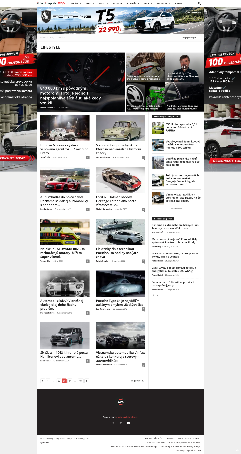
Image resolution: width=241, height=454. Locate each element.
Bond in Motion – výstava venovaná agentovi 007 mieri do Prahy (64, 149)
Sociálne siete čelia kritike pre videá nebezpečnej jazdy (173, 283)
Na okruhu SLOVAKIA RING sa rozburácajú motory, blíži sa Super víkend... (62, 253)
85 (59, 381)
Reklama (170, 438)
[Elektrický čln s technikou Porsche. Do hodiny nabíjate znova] (120, 232)
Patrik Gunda (46, 209)
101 (81, 381)
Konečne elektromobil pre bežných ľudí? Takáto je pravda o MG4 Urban (175, 226)
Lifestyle (52, 37)
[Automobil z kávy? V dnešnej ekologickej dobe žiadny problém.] (65, 283)
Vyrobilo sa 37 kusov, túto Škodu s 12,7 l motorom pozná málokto (144, 107)
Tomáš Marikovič (47, 107)
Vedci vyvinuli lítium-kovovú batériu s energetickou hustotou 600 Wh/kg (174, 269)
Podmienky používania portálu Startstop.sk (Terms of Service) (173, 442)
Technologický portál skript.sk (188, 450)
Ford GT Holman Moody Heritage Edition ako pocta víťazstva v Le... (116, 201)
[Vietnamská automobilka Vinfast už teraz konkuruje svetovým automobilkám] (120, 335)
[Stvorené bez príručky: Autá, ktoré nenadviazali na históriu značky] (120, 128)
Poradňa (132, 3)
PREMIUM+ (162, 3)
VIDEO (102, 3)
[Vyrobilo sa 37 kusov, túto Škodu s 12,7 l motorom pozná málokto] (145, 97)
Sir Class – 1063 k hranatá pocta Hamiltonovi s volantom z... (64, 354)
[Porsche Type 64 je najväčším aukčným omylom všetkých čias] (120, 283)
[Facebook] (113, 423)
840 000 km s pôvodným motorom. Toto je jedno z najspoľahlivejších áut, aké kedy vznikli (70, 95)
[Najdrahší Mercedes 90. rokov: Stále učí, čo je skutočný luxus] (184, 97)
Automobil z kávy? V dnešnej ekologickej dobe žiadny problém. (61, 305)
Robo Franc (45, 360)
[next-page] (157, 295)
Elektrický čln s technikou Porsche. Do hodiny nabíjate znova (117, 253)
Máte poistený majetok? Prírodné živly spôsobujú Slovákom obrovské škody (174, 241)
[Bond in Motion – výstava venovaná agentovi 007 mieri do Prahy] (65, 128)
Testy (88, 3)
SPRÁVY (74, 3)
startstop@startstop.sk (127, 417)
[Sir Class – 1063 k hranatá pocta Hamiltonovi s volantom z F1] (65, 335)
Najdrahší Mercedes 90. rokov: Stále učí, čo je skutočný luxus (182, 107)
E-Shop (178, 3)
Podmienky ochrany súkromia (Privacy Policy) (180, 446)
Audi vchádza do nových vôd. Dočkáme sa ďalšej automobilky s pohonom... (64, 201)
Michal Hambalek (104, 209)
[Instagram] (121, 423)
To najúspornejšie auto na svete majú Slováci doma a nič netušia (143, 77)
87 (70, 381)
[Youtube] (128, 423)
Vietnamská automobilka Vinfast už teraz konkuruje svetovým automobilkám (120, 356)
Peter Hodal (157, 260)
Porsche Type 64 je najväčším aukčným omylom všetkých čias (119, 303)
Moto (116, 3)
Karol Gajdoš (157, 232)
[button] (199, 3)
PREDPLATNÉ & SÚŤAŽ (154, 438)
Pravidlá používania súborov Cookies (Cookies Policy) (134, 446)
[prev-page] (153, 295)
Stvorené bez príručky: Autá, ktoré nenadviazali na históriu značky (118, 149)
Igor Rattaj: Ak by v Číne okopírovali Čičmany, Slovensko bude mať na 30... (183, 76)
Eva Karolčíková (103, 157)
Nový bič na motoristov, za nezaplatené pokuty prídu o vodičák (175, 255)
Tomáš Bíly (45, 157)
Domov (43, 37)
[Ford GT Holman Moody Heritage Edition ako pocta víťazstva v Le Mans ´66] (120, 180)
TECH (146, 3)
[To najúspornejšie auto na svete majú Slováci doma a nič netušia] (145, 67)
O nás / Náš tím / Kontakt (189, 438)
